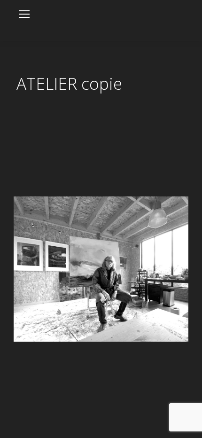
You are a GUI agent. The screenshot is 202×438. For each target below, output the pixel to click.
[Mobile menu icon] (24, 14)
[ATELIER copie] (101, 269)
